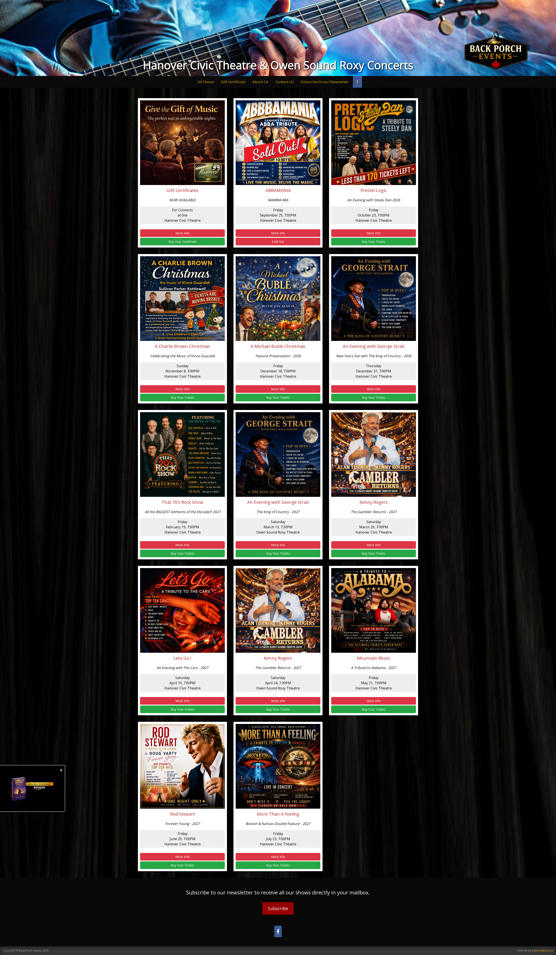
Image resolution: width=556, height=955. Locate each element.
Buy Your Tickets (374, 242)
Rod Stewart (182, 814)
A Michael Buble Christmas (278, 346)
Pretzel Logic (374, 190)
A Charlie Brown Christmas (182, 346)
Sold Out (278, 242)
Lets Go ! (182, 658)
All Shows (206, 81)
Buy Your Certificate (183, 242)
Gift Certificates (183, 190)
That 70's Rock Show (182, 502)
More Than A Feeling (278, 814)
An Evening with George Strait (374, 346)
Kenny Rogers (373, 502)
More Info (182, 233)
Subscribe (278, 908)
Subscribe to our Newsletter (325, 81)
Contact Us (284, 81)
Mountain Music (373, 658)
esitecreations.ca (542, 950)
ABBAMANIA (278, 190)
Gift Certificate (233, 81)
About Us (260, 81)
